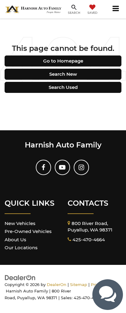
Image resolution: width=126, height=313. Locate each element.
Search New (63, 74)
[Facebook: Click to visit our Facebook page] (43, 167)
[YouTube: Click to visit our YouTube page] (62, 167)
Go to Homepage (63, 61)
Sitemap (78, 284)
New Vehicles (20, 223)
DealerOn (56, 284)
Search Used (63, 87)
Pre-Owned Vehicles (28, 231)
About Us (15, 239)
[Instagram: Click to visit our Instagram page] (81, 167)
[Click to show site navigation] (116, 9)
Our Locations (21, 247)
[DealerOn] (20, 277)
